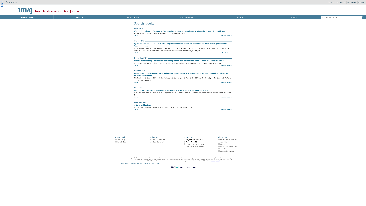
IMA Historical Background (229, 146)
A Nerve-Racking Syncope (143, 105)
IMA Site (223, 144)
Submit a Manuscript (158, 139)
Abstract (229, 35)
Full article (223, 35)
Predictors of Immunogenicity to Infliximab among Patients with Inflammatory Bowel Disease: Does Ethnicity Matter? (179, 61)
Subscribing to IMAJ (158, 142)
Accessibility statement (227, 151)
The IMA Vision (225, 148)
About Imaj (121, 139)
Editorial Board (122, 142)
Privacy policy (215, 160)
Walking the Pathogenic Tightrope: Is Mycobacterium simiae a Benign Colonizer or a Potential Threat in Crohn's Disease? (180, 31)
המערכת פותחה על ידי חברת (187, 167)
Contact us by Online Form (195, 146)
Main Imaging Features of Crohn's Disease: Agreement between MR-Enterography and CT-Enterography (173, 90)
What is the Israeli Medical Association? (229, 140)
